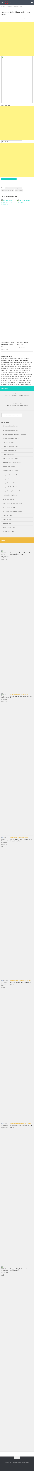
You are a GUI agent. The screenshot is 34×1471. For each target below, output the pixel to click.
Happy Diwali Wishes (9, 466)
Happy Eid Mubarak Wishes (10, 475)
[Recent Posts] (9, 547)
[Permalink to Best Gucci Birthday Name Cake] (24, 269)
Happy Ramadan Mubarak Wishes (12, 483)
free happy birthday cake (8, 190)
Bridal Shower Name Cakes (10, 446)
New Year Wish (7, 519)
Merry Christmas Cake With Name (12, 503)
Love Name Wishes (8, 499)
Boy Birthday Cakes (8, 442)
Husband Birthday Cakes (10, 495)
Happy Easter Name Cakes (10, 470)
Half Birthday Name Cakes (10, 458)
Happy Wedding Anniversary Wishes (13, 491)
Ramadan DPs (7, 523)
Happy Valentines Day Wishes (11, 487)
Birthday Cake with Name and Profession (14, 434)
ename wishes (7, 18)
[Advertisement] (17, 39)
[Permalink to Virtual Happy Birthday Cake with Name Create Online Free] (5, 907)
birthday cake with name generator (14, 187)
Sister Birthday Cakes (9, 527)
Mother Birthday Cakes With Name (12, 511)
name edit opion (18, 190)
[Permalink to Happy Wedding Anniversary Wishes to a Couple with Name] (5, 1336)
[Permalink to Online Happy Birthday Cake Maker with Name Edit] (5, 764)
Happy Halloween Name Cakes (11, 479)
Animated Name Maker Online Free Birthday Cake (7, 344)
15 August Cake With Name (10, 430)
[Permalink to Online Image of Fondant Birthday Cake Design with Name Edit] (5, 620)
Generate (9, 179)
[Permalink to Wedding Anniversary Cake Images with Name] (5, 1193)
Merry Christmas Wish (9, 507)
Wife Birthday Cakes (8, 531)
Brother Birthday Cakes (9, 450)
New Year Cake (7, 515)
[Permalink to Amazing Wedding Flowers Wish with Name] (5, 1050)
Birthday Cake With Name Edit (11, 438)
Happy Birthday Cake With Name (11, 7)
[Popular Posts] (25, 547)
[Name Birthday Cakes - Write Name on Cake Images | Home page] (7, 2)
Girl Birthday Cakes (8, 454)
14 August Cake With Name (10, 426)
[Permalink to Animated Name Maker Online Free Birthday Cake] (9, 269)
